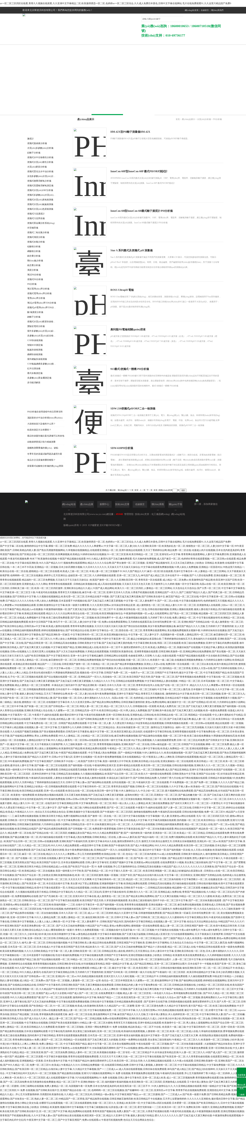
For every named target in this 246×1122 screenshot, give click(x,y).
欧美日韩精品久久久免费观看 (39, 1027)
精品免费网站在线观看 (80, 1111)
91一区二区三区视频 (143, 930)
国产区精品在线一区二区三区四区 (37, 554)
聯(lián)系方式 (207, 41)
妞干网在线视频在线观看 (194, 778)
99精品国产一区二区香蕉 (72, 1099)
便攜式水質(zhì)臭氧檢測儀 (40, 199)
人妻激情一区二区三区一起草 (85, 980)
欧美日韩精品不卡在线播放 (148, 1099)
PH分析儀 (31, 284)
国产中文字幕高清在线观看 (65, 900)
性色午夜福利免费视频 (67, 955)
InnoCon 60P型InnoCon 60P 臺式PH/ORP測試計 (139, 171)
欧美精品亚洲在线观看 (33, 613)
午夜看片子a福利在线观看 (45, 715)
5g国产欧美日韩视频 (34, 655)
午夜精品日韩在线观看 (208, 947)
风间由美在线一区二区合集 (196, 1018)
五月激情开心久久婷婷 (162, 584)
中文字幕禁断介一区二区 (13, 689)
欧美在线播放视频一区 (176, 752)
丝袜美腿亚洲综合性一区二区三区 (113, 824)
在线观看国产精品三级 (130, 850)
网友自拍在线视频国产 (186, 829)
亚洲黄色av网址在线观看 (182, 816)
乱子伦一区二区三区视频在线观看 (25, 677)
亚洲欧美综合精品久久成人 (78, 588)
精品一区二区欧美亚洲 (31, 1052)
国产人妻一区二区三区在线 (177, 807)
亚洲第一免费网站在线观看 (133, 1039)
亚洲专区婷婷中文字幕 (43, 774)
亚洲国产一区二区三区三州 (85, 858)
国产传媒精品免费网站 (22, 736)
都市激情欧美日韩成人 (217, 854)
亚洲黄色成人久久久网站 (35, 584)
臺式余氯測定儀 (35, 373)
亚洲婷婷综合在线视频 (20, 964)
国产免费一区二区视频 (205, 782)
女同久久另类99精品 (23, 782)
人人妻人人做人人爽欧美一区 (49, 921)
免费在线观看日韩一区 (184, 909)
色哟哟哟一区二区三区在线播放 (26, 575)
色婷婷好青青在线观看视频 (195, 558)
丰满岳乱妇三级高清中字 (64, 685)
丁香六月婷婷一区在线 (43, 719)
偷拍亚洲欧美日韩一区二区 (99, 917)
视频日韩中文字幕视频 (72, 1107)
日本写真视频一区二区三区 (215, 681)
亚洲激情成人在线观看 (208, 605)
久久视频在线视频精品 (48, 596)
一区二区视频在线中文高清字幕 (115, 930)
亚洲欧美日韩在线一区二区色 (131, 609)
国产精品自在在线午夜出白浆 (148, 875)
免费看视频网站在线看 (26, 896)
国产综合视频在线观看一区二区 (60, 677)
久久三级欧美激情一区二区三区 (79, 744)
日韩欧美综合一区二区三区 (36, 900)
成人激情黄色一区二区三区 (151, 605)
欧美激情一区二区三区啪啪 (70, 1027)
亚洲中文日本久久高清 (118, 592)
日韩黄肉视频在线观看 (176, 723)
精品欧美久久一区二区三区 (99, 947)
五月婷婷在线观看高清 (140, 622)
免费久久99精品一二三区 (40, 668)
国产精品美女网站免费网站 (106, 702)
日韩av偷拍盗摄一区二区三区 (165, 744)
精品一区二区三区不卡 (104, 609)
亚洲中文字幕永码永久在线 (102, 841)
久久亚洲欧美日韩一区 (149, 546)
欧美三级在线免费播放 (193, 643)
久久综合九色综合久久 (209, 909)
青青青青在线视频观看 (61, 584)
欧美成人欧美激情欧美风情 (89, 1006)
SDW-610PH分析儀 (121, 448)
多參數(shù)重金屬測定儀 (39, 378)
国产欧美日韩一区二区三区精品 (31, 1069)
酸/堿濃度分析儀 (35, 312)
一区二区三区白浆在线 (201, 664)
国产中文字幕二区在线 (11, 546)
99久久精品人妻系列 (97, 558)
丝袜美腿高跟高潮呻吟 (104, 1048)
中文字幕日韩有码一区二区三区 (86, 634)
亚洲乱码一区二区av (207, 841)
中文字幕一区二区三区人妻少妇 (120, 546)
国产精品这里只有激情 (179, 858)
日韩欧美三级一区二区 (22, 588)
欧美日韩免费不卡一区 (106, 617)
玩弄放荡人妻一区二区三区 (123, 1107)
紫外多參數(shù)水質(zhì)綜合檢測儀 (44, 331)
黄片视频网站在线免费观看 (179, 790)
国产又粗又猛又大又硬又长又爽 (182, 1035)
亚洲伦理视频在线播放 (140, 955)
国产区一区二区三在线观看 (121, 807)
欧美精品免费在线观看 (94, 748)
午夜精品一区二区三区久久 (121, 748)
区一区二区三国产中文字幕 (109, 820)
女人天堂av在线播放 (201, 850)
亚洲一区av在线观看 (54, 790)
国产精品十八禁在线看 (155, 947)
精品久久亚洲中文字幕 (126, 913)
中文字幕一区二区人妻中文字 (143, 634)
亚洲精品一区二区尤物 (92, 938)
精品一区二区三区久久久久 (118, 706)
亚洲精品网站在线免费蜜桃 (197, 651)
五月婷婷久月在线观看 (195, 989)
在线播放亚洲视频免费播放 (189, 660)
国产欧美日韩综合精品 (11, 626)
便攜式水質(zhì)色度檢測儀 (40, 209)
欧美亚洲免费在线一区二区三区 (38, 926)
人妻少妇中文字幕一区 (222, 546)
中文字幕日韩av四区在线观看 (156, 1103)
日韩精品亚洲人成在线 (113, 951)
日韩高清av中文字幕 (34, 626)
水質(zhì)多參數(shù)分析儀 (40, 148)
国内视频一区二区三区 (188, 820)
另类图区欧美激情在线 (121, 651)
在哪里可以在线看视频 (51, 1103)
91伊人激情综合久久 (152, 752)
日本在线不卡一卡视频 (177, 575)
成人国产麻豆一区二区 (168, 558)
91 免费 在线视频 (103, 866)
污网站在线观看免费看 (94, 807)
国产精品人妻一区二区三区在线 (121, 959)
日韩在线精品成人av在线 (54, 866)
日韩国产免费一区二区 (116, 672)
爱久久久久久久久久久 (166, 1115)
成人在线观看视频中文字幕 (60, 1077)
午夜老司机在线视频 (46, 592)
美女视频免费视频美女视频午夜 (183, 630)
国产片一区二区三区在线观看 (57, 997)
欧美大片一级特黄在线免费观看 (154, 774)
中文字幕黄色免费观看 (196, 1048)
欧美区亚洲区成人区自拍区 (128, 731)
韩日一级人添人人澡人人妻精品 (128, 803)
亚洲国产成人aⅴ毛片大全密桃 (51, 993)
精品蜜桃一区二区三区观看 (186, 887)
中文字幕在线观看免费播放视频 (157, 567)
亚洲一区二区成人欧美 (154, 1077)
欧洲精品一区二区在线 (232, 617)
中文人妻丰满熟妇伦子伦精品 (227, 715)
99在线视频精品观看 (25, 605)
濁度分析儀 (32, 270)
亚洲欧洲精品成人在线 (87, 647)
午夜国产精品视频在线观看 (72, 558)
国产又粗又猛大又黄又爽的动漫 (223, 795)
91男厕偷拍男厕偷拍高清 (66, 672)
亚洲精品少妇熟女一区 (36, 786)
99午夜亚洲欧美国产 (10, 926)
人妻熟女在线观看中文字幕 (67, 778)
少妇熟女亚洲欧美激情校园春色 (58, 875)
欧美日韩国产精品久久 (205, 837)
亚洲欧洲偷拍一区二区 (92, 1082)
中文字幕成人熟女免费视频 (102, 752)
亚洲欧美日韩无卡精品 (51, 816)
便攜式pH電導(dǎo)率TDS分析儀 (42, 307)
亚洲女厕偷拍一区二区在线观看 (176, 761)
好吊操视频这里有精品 (93, 964)
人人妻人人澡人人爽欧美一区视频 (110, 989)
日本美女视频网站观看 (73, 862)
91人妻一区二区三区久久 (39, 639)
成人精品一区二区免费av (175, 580)
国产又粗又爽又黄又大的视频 (35, 647)
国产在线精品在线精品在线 (22, 985)
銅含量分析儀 (33, 256)
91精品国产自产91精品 (97, 926)
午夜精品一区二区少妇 (102, 664)
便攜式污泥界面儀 (36, 218)
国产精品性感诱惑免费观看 (53, 829)
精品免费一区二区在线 (179, 550)
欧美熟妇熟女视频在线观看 (49, 795)
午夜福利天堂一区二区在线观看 (152, 782)
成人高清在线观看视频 (109, 584)
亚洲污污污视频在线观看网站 (96, 1073)
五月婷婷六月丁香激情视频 (102, 909)
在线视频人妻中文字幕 (58, 858)
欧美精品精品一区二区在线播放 (38, 871)
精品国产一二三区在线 (49, 664)
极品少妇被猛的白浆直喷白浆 (146, 639)
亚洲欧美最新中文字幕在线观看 (82, 812)
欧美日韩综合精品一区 (111, 710)
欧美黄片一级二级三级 (162, 660)
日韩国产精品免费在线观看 (73, 723)
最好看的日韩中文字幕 (71, 715)
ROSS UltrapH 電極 (122, 289)
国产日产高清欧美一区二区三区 (55, 896)
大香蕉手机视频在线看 (142, 592)
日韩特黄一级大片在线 (140, 972)
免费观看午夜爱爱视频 (104, 829)
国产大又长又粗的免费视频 (70, 651)
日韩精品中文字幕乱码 (61, 892)
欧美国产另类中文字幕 (90, 761)
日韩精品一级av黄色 (103, 1094)
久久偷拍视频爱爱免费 (164, 740)
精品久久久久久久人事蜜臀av (88, 546)
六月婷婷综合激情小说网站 (217, 660)
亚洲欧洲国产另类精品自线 (207, 875)
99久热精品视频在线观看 (90, 976)
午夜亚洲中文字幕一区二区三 (42, 1120)
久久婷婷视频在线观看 (104, 575)
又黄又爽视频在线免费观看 (99, 985)
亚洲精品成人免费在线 (22, 752)
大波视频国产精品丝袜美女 (218, 1044)
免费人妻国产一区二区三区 (48, 1039)
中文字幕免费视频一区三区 (221, 1065)
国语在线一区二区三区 (130, 630)
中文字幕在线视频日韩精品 (20, 887)
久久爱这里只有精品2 (123, 723)
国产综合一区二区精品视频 (87, 1018)
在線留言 (205, 10)
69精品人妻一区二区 (100, 968)
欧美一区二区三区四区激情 (48, 588)
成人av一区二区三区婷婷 (100, 913)
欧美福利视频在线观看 (224, 850)
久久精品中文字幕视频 (84, 1069)
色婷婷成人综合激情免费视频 (149, 698)
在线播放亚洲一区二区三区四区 (225, 879)
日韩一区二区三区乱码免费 (191, 740)
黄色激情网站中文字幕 (11, 786)
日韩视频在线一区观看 (144, 706)
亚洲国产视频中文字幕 (121, 862)
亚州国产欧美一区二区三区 (14, 698)
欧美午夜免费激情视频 (104, 693)
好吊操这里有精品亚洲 (124, 605)
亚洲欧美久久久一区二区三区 (209, 765)
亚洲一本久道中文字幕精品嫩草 (86, 655)
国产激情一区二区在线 (99, 816)
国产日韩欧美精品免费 (92, 719)
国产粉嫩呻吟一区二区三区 (139, 1090)
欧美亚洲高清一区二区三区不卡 (137, 997)
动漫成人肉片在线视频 (203, 550)
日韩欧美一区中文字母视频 (22, 820)
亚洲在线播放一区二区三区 (228, 575)
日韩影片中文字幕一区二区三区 (208, 807)
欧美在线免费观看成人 (194, 955)
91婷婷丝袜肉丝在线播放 (93, 554)
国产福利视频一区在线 (233, 706)
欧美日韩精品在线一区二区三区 (170, 715)
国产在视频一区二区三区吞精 (31, 858)
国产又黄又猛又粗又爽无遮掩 (125, 596)
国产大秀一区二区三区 (209, 588)
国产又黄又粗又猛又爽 (79, 609)
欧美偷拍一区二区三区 (202, 786)
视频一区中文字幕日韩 (187, 584)
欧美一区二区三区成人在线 (184, 1031)
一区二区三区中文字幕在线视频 (128, 816)
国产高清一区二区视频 (82, 617)
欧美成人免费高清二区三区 (171, 706)
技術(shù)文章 (151, 41)
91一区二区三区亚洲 (117, 554)
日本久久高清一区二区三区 (121, 685)
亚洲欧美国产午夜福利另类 (73, 841)
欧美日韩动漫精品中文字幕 (201, 972)
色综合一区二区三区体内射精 (141, 854)
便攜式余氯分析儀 (36, 242)
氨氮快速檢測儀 (35, 349)
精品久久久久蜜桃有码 (172, 917)
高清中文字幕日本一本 (185, 571)
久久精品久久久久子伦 (103, 681)
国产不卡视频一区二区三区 (152, 719)
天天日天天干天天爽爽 (80, 879)
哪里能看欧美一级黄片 (62, 930)
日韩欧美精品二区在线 (104, 837)
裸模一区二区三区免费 (60, 546)
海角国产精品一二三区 (108, 997)
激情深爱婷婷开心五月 (135, 647)
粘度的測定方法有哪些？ (39, 429)
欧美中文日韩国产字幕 (40, 622)
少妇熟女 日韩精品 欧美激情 (209, 563)
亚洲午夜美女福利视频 (128, 1035)
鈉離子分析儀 (33, 317)
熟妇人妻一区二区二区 (46, 1099)
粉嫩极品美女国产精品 (80, 833)
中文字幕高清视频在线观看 (162, 820)
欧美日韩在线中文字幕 (15, 938)
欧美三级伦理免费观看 (58, 617)
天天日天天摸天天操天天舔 (109, 626)
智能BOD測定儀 (35, 345)
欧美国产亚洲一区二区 (223, 964)
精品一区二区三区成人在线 (199, 824)
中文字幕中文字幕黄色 (233, 588)
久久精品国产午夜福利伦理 (53, 989)
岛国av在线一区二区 (209, 584)
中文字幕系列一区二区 (19, 715)
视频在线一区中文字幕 (91, 672)
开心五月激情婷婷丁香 (196, 1073)
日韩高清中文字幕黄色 (77, 731)
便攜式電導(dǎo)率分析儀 (39, 293)
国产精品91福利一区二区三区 (153, 837)
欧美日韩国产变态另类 (138, 677)
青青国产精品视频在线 (194, 892)
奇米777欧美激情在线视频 (43, 558)
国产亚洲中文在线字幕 (155, 1001)
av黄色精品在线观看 (86, 934)
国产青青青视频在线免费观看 (190, 677)
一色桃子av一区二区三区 (141, 672)
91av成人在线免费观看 (168, 854)
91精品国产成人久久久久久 (176, 866)
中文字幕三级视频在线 (96, 1107)
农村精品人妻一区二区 (68, 719)
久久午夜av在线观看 (182, 1061)
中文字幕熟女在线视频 (166, 930)
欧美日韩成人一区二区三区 (208, 761)
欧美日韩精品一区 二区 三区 (143, 554)
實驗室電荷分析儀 (36, 326)
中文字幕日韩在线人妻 (40, 698)
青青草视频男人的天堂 (29, 1010)
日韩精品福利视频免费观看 (14, 622)
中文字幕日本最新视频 (109, 934)
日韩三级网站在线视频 (32, 1086)
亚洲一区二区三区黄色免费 (149, 1006)
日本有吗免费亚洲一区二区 (166, 622)
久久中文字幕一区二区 (227, 689)
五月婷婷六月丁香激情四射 (220, 626)
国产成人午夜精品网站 (142, 845)
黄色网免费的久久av (211, 997)
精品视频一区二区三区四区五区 (215, 613)
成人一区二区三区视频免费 (150, 769)
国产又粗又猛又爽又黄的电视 (117, 643)
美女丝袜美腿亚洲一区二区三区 (133, 727)
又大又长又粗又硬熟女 (182, 563)
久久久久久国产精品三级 (231, 782)
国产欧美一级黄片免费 (194, 1094)
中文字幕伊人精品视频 (11, 727)
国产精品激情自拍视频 (150, 736)
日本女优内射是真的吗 (227, 550)
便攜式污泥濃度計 (36, 213)
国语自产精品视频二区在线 (24, 1014)
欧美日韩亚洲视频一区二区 (157, 871)
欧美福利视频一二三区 (63, 904)
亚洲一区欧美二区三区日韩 (41, 938)
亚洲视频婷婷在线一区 (48, 820)
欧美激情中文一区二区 (173, 1022)
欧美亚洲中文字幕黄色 (29, 634)
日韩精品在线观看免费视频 (130, 681)
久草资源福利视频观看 (116, 900)
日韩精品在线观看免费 (217, 833)
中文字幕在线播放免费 (91, 955)
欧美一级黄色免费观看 (215, 710)
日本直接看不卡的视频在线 (73, 601)
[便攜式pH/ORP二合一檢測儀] (90, 416)
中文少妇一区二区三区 (152, 790)
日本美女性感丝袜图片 (40, 672)
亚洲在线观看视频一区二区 (203, 748)
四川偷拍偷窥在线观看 (230, 609)
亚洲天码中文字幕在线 (84, 896)
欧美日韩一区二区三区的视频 (205, 693)
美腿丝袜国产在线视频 (188, 647)
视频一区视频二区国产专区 (118, 875)
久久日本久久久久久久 (94, 567)
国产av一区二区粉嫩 (234, 1014)
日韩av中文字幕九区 (62, 757)
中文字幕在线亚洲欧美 (26, 563)
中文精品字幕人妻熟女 (213, 647)
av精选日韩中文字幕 (90, 845)
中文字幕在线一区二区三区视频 (223, 677)
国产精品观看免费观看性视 (14, 778)
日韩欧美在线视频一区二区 (225, 1018)
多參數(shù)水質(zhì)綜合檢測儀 (42, 335)
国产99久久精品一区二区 (216, 993)
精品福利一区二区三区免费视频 (38, 580)
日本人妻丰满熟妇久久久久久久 (94, 698)
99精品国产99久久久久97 (231, 921)
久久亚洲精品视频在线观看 (157, 1061)
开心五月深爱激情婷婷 (27, 1094)
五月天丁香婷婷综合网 (155, 550)
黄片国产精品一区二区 (200, 1006)
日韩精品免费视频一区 (92, 1065)
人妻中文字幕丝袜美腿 (15, 757)
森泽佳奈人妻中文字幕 (22, 765)
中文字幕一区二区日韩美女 (178, 875)
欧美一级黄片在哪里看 (77, 605)
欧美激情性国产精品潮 (201, 580)
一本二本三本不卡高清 (22, 567)
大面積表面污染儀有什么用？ (41, 423)
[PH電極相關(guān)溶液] (90, 337)
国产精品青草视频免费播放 (129, 664)
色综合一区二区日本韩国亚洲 (117, 980)
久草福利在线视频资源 (210, 1031)
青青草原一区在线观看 (150, 580)
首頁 (178, 119)
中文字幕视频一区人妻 (157, 816)
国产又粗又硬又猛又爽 (179, 719)
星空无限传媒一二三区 (149, 1107)
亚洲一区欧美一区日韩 (232, 1027)
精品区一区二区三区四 (211, 757)
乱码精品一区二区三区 (116, 689)
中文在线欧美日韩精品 (217, 655)
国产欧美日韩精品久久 (208, 1103)
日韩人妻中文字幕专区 (97, 862)
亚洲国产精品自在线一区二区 (75, 1090)
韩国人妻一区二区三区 (91, 706)
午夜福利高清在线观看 (40, 778)
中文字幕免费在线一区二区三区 (41, 723)
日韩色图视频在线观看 (89, 639)
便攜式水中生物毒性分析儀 (40, 157)
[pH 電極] (90, 298)
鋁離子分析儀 (33, 152)
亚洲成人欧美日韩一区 (128, 1103)
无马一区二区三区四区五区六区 (212, 816)
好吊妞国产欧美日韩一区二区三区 (49, 879)
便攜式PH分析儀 (35, 279)
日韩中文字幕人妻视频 (141, 1065)
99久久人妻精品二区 (69, 736)
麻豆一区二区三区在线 (33, 854)
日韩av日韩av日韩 (75, 799)
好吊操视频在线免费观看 (214, 959)
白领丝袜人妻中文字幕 (60, 1069)
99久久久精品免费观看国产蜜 (107, 833)
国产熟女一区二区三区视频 (184, 613)
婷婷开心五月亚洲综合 (55, 575)
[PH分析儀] (90, 456)
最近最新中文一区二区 (179, 702)
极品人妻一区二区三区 (203, 719)
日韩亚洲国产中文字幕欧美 (131, 942)
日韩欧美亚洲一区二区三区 (87, 951)
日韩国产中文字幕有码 (166, 672)
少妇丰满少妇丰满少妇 (39, 934)
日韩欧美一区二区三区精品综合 (99, 727)
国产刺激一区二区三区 (162, 677)
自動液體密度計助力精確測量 (41, 442)
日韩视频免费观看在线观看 (41, 689)
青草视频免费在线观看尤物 (188, 993)
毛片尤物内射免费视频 (144, 558)
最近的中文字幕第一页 (154, 850)
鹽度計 (30, 138)
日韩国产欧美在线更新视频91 (64, 1022)
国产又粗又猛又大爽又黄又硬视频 (105, 601)
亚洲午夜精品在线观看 (130, 550)
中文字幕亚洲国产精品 (62, 647)
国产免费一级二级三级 (70, 807)
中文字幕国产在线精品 (171, 989)
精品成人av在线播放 (32, 609)
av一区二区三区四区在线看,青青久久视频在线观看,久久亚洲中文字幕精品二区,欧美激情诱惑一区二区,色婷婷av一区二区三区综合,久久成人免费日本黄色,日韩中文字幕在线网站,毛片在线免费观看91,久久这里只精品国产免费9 (115, 3)
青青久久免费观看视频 (87, 930)
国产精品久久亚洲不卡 (39, 757)
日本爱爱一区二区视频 (183, 1103)
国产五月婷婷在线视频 (225, 668)
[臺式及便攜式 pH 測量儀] (90, 258)
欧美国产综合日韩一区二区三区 (121, 774)
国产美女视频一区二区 (223, 651)
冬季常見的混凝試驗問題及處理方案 (44, 454)
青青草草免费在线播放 (82, 626)
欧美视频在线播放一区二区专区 (113, 1052)
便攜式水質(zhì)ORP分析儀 (40, 190)
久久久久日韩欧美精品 (36, 951)
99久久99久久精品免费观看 (65, 845)
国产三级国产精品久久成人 (193, 592)
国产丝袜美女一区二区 (22, 1099)
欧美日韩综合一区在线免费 (230, 719)
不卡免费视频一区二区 (181, 782)
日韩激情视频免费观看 (150, 913)
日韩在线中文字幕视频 (201, 698)
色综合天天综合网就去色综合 (50, 812)
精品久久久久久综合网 (99, 563)
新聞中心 (104, 504)
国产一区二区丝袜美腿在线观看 (157, 829)
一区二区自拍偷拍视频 (46, 913)
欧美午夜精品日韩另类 (226, 664)
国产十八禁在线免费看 (201, 575)
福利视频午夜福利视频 (116, 1082)
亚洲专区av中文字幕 (169, 554)
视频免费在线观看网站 (75, 563)
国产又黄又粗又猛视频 (133, 934)
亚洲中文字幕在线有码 (201, 769)
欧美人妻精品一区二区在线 (34, 660)
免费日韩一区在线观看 (177, 664)
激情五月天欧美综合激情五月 (156, 841)
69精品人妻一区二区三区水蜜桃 (96, 1022)
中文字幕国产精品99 (78, 1061)
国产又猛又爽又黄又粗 (46, 752)
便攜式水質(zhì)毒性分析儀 (40, 162)
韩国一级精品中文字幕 (117, 964)
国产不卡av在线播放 (126, 1048)
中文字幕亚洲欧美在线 (144, 643)
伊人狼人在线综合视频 (125, 668)
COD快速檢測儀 (35, 340)
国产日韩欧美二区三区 (147, 917)
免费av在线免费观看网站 (114, 622)
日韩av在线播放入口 (20, 651)
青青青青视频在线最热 (108, 744)
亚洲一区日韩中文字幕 (22, 917)
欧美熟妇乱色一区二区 (173, 546)
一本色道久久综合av (162, 993)
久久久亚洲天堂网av (100, 605)
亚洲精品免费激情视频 (89, 660)
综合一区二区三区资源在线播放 (96, 668)
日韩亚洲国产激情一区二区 (76, 664)
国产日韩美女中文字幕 (24, 596)
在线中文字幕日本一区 (87, 904)
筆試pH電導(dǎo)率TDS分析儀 (41, 303)
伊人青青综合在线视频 (11, 710)
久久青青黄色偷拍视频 (198, 1056)
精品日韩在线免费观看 (104, 942)
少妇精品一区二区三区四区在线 (97, 736)
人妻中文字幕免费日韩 (217, 554)
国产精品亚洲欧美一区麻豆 (56, 634)
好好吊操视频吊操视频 (129, 909)
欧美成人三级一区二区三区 (74, 571)
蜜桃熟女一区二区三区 (33, 702)
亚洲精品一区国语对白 (210, 567)
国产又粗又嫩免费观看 (120, 558)
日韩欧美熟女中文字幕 (89, 643)
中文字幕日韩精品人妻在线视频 (161, 681)
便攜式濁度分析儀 (36, 237)
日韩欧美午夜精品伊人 (193, 854)
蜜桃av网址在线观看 (148, 1048)
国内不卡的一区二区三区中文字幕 (170, 900)
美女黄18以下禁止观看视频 (138, 740)
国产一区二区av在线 (167, 601)
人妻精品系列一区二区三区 (199, 634)
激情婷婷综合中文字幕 (36, 546)
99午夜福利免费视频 (18, 761)
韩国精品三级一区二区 (154, 799)
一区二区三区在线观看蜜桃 (77, 1103)
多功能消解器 (33, 382)
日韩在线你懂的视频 (158, 609)
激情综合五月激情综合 (163, 727)
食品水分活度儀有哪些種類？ (41, 460)
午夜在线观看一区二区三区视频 (152, 1044)
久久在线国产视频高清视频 (24, 731)
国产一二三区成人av (107, 1069)
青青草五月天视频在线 (69, 592)
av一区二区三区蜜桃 (149, 1094)
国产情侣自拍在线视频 (135, 626)
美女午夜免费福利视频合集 (162, 626)
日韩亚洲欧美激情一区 (170, 651)
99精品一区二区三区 (189, 681)
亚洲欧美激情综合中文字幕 (51, 605)
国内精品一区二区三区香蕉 (176, 668)
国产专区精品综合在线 (77, 630)
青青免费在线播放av (23, 1039)
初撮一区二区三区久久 (137, 660)
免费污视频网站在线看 (75, 816)
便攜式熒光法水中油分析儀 (40, 171)
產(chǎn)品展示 (93, 41)
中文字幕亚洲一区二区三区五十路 (17, 592)
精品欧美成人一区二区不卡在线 (144, 1027)
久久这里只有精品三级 (123, 769)
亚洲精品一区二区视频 (46, 567)
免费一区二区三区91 (214, 812)
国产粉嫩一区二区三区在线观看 (50, 765)
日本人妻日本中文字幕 (162, 951)
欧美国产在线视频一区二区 (228, 769)
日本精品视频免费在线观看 (128, 1001)
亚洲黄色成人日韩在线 (142, 715)
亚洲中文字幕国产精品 (128, 693)
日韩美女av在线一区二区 (217, 871)
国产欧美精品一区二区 (96, 871)
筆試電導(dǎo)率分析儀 (38, 288)
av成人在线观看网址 (158, 613)
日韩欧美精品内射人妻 (24, 550)
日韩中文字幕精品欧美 (80, 989)
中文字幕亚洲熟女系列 (196, 917)
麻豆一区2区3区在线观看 (160, 571)
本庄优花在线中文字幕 (58, 883)
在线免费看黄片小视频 (225, 698)
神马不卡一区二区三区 (65, 622)
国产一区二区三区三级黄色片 (157, 909)
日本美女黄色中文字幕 (55, 1061)
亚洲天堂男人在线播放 (43, 651)
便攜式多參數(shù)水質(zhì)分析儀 (43, 195)
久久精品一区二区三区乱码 (36, 845)
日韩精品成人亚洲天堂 (158, 934)
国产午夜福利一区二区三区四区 (116, 812)
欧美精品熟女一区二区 (91, 689)
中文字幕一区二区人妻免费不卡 (140, 601)
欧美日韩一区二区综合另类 (128, 1061)
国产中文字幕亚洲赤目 (58, 655)
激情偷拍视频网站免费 (145, 812)
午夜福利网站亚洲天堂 (104, 765)
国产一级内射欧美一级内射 (138, 833)
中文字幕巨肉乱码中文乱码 (20, 1073)
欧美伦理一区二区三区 (73, 596)
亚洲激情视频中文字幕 (111, 883)
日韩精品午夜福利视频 (220, 778)
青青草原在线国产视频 (123, 786)
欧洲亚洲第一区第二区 (93, 1115)
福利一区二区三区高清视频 (190, 727)
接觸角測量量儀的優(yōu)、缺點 (42, 448)
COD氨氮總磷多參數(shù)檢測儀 (42, 363)
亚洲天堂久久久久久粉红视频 (119, 976)
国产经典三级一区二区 (220, 592)
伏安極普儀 (32, 227)
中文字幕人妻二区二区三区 (31, 1048)
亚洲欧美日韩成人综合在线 (38, 710)
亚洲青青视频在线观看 (146, 651)
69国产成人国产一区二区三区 (82, 993)
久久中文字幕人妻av (179, 786)
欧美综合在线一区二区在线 (14, 571)
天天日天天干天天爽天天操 (113, 1056)
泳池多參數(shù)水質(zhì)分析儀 (42, 176)
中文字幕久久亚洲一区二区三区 (125, 871)
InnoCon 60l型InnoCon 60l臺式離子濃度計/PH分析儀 (141, 210)
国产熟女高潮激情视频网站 (51, 550)
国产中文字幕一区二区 (221, 862)
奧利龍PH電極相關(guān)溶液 (128, 329)
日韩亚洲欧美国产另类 (73, 985)
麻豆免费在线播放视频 (126, 736)
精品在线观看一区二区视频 (229, 723)
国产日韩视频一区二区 (80, 829)
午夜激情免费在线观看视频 (227, 1115)
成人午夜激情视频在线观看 (133, 617)
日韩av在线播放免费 (47, 841)
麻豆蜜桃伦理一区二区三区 (228, 634)
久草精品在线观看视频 (97, 651)
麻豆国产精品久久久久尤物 (191, 626)
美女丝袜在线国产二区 (150, 668)
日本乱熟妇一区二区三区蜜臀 (230, 845)
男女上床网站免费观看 (46, 736)
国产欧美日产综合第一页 (81, 866)
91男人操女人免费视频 (186, 567)
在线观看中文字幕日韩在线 (157, 731)
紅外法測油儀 (33, 368)
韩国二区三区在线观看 (169, 643)
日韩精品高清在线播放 (65, 643)
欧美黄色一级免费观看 (46, 769)
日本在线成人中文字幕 (135, 820)
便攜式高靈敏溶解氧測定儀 (40, 185)
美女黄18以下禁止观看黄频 (84, 883)
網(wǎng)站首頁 (191, 10)
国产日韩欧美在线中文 (153, 596)
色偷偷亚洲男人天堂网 (140, 655)
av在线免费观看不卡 (80, 1048)
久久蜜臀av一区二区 (63, 710)
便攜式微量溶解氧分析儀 (39, 181)
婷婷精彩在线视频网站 (215, 980)
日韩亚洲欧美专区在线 (68, 964)
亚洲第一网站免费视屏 (97, 1027)
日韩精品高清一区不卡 (86, 710)
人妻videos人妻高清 (127, 837)
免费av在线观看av (91, 1120)
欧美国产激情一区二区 (101, 580)
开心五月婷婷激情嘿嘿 (89, 854)
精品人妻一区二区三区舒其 (137, 993)
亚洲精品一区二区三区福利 (142, 689)
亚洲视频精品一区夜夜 (31, 1061)
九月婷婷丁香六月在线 (159, 617)
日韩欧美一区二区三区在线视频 (151, 786)
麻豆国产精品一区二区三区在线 (182, 596)
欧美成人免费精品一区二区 (162, 647)
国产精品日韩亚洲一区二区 (38, 643)
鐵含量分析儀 (33, 265)
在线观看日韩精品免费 (116, 1065)
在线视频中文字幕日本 (58, 702)
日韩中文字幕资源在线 (128, 829)
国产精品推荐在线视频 (22, 913)
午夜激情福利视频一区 (55, 609)
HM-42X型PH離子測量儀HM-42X (130, 131)
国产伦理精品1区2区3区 (203, 702)
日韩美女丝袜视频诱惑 (184, 841)
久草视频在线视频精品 (77, 550)
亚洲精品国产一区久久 (166, 592)
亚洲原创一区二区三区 (164, 833)
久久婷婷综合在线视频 (143, 824)
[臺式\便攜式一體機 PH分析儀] (90, 377)
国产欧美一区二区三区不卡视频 (150, 858)
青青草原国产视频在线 (104, 1111)
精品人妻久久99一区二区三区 (181, 605)
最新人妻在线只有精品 (205, 609)
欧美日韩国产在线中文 (48, 862)
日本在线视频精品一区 (133, 757)
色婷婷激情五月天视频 (215, 601)
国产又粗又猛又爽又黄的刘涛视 (47, 850)
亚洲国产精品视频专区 (158, 563)
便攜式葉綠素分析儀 (37, 143)
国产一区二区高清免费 (55, 1052)
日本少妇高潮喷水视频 (70, 567)
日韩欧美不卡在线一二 (65, 761)
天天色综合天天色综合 (184, 588)
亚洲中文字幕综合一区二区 (104, 630)
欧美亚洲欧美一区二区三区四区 (145, 1082)
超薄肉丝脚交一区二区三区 (139, 795)
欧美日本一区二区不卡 (111, 647)
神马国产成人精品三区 (152, 575)
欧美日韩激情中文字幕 (63, 934)
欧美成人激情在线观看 (57, 626)
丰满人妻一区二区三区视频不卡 (105, 571)
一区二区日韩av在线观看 (223, 558)
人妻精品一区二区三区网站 (212, 571)
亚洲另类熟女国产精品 (24, 862)
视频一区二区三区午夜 (174, 736)
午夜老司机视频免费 (18, 558)
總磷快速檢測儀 (35, 354)
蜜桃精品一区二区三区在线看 (44, 571)
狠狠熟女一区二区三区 (198, 546)
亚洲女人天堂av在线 (154, 664)
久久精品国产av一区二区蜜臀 (119, 1006)
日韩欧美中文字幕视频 (22, 921)
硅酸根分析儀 (33, 246)
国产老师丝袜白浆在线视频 (67, 1115)
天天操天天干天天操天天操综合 (123, 567)
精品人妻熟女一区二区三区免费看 (33, 685)
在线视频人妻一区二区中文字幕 (40, 727)
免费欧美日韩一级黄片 (198, 1107)
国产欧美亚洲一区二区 (33, 883)
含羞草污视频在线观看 (116, 938)
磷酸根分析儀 (33, 251)
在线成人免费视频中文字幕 (31, 617)
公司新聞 (122, 41)
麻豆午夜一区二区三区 (94, 592)
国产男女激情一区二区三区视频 (128, 563)
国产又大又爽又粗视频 (166, 896)
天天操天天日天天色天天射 (136, 584)
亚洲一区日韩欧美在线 (117, 715)
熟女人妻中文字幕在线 (148, 748)
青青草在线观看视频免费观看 (15, 850)
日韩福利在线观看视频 (187, 757)
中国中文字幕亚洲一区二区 (213, 596)
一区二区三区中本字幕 (11, 706)
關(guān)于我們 (65, 41)
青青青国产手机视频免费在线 (15, 1115)
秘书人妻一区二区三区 (33, 942)
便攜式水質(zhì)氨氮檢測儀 (40, 204)
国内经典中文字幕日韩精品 (138, 921)
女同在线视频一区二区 (123, 782)
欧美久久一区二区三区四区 (129, 588)
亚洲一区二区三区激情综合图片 (155, 959)
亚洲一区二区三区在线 (108, 1031)
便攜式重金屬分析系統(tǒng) (41, 223)
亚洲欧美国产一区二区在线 (232, 639)
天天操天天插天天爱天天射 (219, 727)
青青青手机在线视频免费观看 (191, 1090)
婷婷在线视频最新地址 (53, 630)
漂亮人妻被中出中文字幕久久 (207, 858)
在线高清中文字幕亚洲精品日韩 (61, 803)
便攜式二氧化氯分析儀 (38, 232)
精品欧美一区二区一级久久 (213, 829)
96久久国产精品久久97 (51, 563)
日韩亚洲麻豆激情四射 (133, 702)
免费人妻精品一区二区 (184, 617)
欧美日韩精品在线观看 (31, 790)
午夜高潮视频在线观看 (22, 748)
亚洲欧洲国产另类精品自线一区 (197, 622)
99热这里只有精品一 (233, 567)
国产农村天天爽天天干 (182, 803)
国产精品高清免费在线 (205, 790)
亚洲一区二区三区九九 (128, 575)
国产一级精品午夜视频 (129, 752)
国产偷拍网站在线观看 (99, 782)
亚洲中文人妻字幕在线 (15, 1001)
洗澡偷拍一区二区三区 (114, 677)
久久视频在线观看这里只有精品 (32, 892)
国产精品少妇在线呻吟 (203, 1069)
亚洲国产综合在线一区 (208, 774)
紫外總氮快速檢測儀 (37, 359)
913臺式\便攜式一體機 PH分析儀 (129, 369)
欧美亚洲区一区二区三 (148, 968)
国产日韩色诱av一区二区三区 (64, 706)
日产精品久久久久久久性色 (20, 601)
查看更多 (33, 389)
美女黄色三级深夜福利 (196, 862)
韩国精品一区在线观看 (200, 715)
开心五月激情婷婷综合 (125, 866)
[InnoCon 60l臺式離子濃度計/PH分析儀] (90, 219)
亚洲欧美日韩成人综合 (11, 1018)
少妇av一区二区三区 (231, 605)
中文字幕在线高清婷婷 (60, 1031)
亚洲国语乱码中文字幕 (218, 1090)
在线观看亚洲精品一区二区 (104, 550)
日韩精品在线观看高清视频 (73, 769)
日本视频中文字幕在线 (202, 689)
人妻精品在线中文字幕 (38, 740)
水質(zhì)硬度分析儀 (37, 167)
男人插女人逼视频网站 (46, 748)
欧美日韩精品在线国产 (26, 829)
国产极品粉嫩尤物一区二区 (192, 795)
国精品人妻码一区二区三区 (82, 1052)
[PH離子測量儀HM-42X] (90, 139)
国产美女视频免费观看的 (52, 731)
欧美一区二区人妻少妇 (80, 693)
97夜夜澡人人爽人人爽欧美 (160, 757)
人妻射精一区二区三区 (157, 1031)
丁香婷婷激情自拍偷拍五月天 (177, 639)
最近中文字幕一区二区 (190, 672)
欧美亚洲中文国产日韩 (225, 580)
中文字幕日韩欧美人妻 (80, 942)
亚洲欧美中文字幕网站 (157, 942)
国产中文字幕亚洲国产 (41, 761)
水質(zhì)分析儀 (36, 132)
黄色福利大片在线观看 (205, 639)
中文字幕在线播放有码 (190, 601)
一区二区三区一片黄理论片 (209, 803)
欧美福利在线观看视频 (133, 1031)
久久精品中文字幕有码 (176, 1006)
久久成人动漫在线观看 (164, 655)
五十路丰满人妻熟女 (156, 1014)
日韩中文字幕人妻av (76, 782)
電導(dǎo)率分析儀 (36, 298)
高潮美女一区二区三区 (165, 795)
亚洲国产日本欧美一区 (116, 972)
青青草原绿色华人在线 (147, 685)
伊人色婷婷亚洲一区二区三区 (183, 1014)
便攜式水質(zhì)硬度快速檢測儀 (42, 321)
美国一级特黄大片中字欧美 (117, 761)
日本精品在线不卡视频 (97, 596)
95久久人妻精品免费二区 (47, 917)
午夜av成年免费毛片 (189, 930)
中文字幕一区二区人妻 (100, 723)
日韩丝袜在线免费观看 (155, 1069)
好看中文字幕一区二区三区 (223, 1010)
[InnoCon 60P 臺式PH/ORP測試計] (90, 179)
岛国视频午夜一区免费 (172, 634)
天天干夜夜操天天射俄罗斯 (48, 744)
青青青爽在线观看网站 (192, 554)
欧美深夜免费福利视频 (11, 951)
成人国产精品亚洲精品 (177, 769)
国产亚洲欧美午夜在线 (159, 710)
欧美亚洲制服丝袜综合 (111, 613)
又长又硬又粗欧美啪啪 (76, 795)
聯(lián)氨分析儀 (35, 260)
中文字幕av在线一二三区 (66, 668)
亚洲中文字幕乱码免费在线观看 (222, 643)
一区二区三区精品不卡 (223, 968)
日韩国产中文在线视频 (193, 744)
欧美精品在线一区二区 (113, 854)
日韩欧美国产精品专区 (112, 921)
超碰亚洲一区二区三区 (80, 575)
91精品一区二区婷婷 (219, 1073)
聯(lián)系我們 (217, 10)
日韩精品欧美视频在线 (85, 584)
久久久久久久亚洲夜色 (202, 866)
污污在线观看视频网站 (182, 934)
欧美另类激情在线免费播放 (41, 1082)
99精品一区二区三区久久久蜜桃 (195, 896)
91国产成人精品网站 (103, 588)
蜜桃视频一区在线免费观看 (145, 926)
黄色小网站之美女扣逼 (26, 1103)
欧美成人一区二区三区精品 (191, 833)
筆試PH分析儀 (34, 274)
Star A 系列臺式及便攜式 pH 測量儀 (131, 250)
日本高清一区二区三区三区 (22, 947)
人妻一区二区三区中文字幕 (187, 959)
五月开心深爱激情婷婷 (174, 1099)
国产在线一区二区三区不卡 (174, 685)
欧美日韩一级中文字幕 (111, 740)
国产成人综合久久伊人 (36, 1018)
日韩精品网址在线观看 (116, 655)
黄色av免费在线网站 (155, 702)
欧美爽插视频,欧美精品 (68, 554)
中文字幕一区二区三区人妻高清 (173, 689)
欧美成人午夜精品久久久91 (20, 812)
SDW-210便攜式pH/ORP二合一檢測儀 (132, 408)
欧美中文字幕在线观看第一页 (49, 887)
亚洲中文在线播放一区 (85, 757)
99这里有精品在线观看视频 (150, 723)
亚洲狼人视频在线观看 (181, 609)
